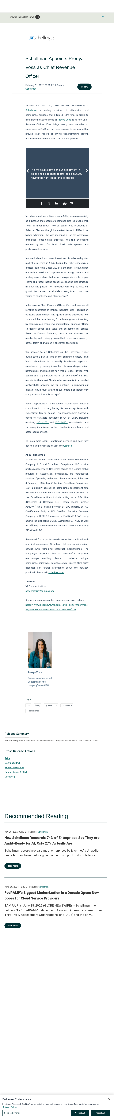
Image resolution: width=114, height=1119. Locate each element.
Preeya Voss (64, 119)
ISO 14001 (61, 422)
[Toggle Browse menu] (102, 16)
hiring (37, 705)
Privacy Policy (10, 1107)
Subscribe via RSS (14, 767)
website (67, 445)
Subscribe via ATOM (16, 772)
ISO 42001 (43, 422)
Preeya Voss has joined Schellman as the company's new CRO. (40, 682)
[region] (57, 1107)
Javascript (10, 776)
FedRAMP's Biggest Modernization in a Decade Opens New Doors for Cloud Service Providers (51, 895)
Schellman (30, 88)
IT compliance (33, 711)
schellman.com (56, 572)
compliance (67, 705)
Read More (12, 866)
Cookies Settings (12, 1113)
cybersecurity (51, 705)
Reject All (100, 1113)
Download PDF (12, 763)
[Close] (109, 1099)
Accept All (80, 1113)
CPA (28, 705)
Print (7, 758)
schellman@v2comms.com (40, 591)
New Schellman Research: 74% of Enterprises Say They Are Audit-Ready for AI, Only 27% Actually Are (51, 840)
